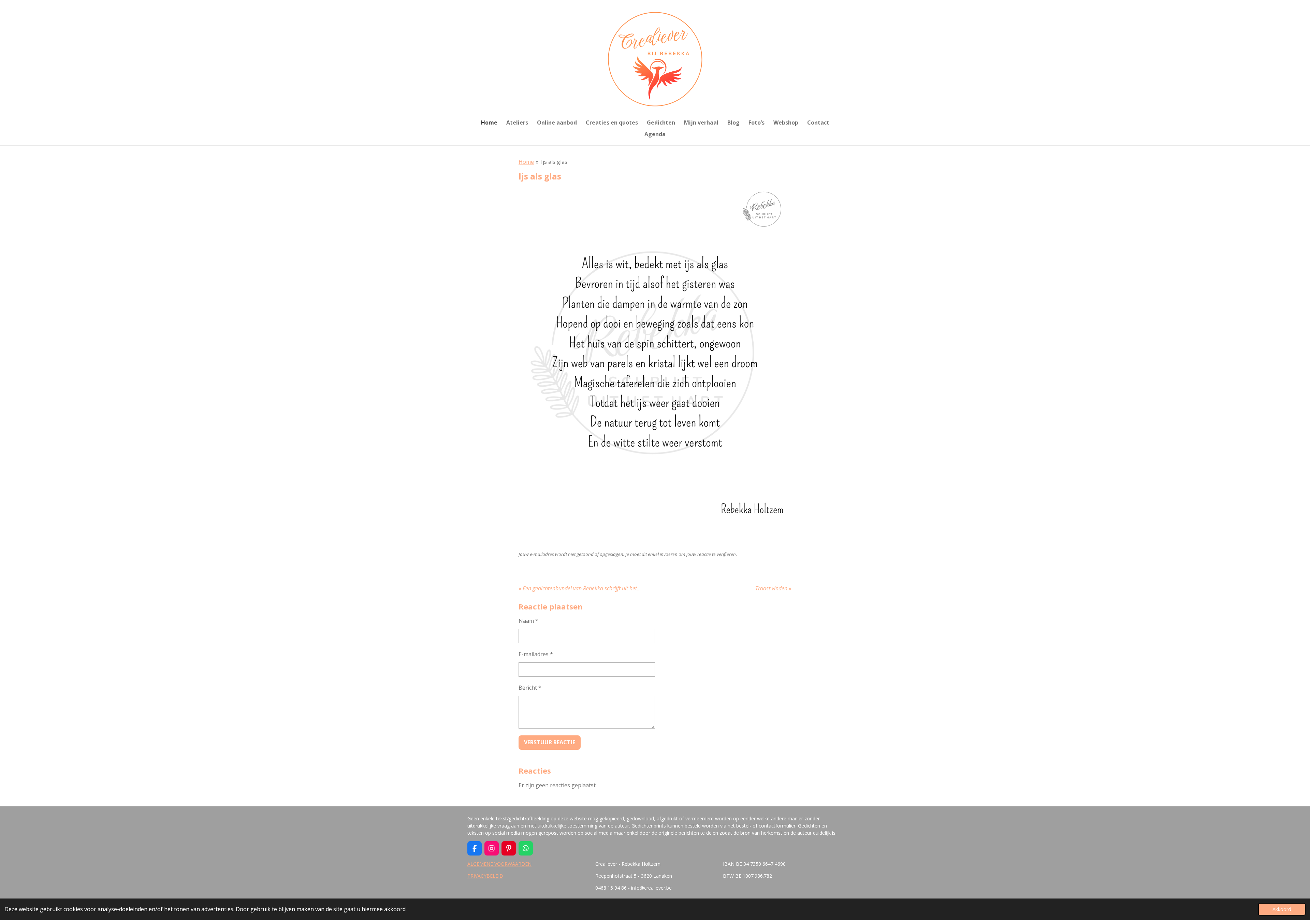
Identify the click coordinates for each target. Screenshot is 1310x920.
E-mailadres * (536, 654)
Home (526, 162)
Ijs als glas (554, 162)
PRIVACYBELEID (485, 876)
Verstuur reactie (549, 742)
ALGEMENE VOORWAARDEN (499, 864)
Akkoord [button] (1281, 909)
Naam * (528, 620)
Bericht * (530, 687)
